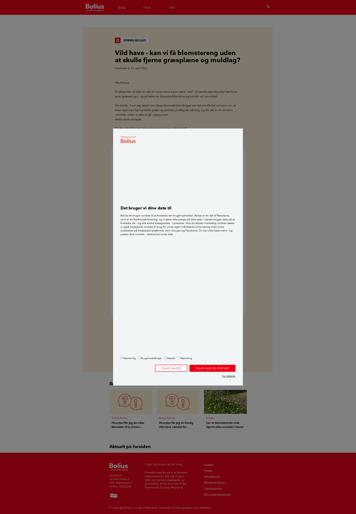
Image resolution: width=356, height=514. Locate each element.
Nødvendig (129, 358)
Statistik (170, 358)
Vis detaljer (228, 376)
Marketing (186, 358)
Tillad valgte (171, 368)
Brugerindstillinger (151, 358)
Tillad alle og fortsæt (212, 368)
